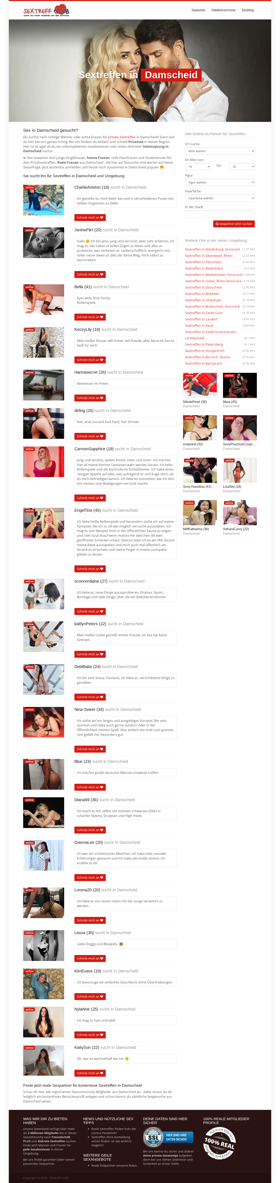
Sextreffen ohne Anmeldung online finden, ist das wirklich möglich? (111, 1141)
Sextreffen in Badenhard (220, 268)
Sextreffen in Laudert (220, 319)
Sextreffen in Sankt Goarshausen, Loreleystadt (220, 335)
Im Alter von (194, 160)
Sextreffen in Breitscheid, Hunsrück (220, 306)
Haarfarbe (193, 191)
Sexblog (248, 10)
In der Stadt (194, 207)
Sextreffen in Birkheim (220, 293)
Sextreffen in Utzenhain (220, 300)
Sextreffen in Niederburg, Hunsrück (220, 249)
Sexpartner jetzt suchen (235, 224)
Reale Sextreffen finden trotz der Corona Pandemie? (113, 1131)
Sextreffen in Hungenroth (220, 350)
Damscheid (136, 187)
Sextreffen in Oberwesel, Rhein (220, 255)
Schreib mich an (88, 217)
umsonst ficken (126, 1165)
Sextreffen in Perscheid (220, 262)
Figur (189, 175)
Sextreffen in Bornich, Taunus (220, 357)
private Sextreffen (122, 137)
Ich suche (192, 144)
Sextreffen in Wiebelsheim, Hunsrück (220, 274)
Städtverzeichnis (223, 10)
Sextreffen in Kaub (220, 325)
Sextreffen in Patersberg (220, 344)
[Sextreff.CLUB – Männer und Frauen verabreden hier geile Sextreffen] (46, 10)
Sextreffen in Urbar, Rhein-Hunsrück (220, 281)
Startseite (198, 10)
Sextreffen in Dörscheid (220, 287)
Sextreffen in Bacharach (220, 363)
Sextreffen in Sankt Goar (220, 313)
